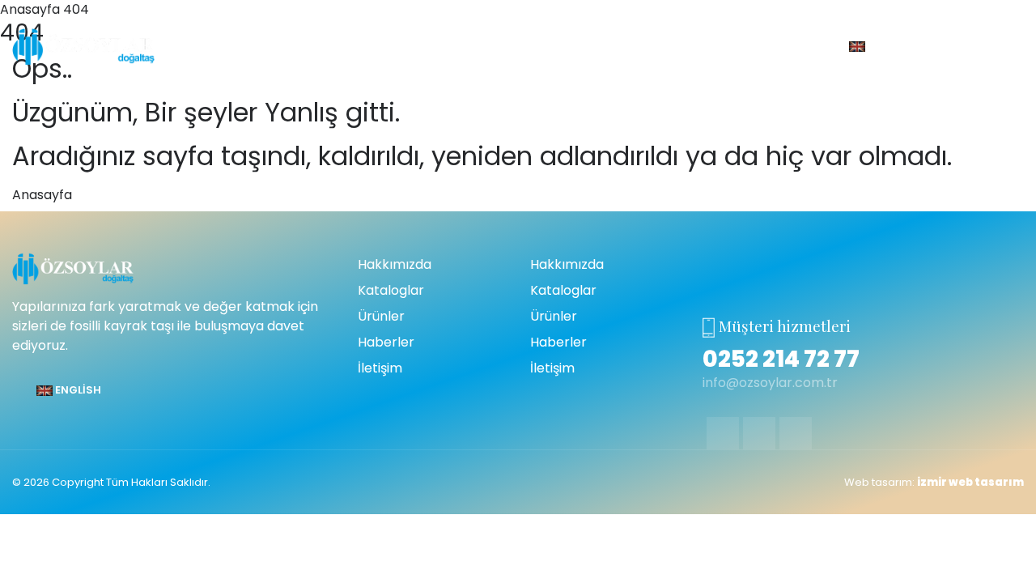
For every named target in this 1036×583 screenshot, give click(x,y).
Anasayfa (42, 194)
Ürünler (381, 316)
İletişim (380, 368)
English (889, 45)
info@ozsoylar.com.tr (770, 382)
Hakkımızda (394, 264)
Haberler (386, 342)
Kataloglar (391, 290)
